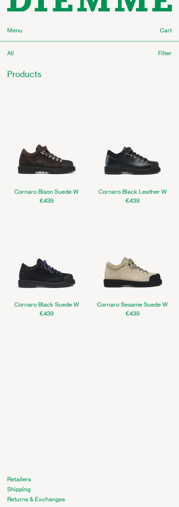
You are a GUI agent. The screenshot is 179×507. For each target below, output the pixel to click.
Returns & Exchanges (36, 499)
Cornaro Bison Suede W (46, 191)
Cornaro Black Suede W (46, 304)
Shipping (19, 489)
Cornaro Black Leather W (132, 191)
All (10, 53)
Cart (166, 30)
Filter (165, 53)
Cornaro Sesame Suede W (132, 304)
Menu (14, 30)
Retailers (19, 479)
